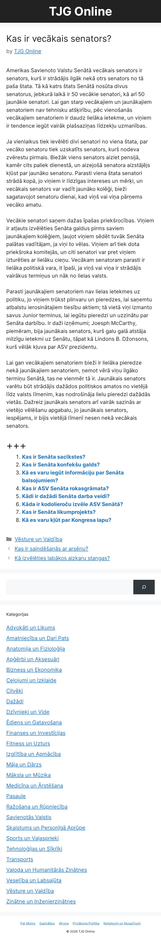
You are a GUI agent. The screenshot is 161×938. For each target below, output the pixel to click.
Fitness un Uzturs (28, 743)
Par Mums (27, 923)
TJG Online (80, 11)
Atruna (64, 923)
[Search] (144, 587)
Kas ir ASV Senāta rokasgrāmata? (65, 488)
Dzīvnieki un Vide (27, 712)
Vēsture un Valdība (38, 539)
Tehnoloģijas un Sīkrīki (34, 849)
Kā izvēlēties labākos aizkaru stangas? (62, 558)
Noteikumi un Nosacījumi (122, 923)
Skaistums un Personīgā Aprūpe (45, 827)
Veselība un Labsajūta (33, 880)
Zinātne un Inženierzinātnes (41, 901)
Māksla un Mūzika (28, 775)
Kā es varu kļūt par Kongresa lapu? (66, 520)
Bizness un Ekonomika (34, 670)
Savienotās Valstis (28, 817)
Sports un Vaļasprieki (32, 838)
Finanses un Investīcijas (35, 733)
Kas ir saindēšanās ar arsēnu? (51, 548)
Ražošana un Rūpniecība (37, 806)
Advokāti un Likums (30, 627)
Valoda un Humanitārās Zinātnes (46, 870)
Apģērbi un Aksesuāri (32, 659)
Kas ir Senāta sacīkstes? (53, 457)
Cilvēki (14, 691)
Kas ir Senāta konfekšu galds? (61, 464)
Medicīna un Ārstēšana (34, 785)
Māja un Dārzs (24, 764)
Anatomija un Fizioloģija (35, 648)
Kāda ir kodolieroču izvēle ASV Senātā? (72, 504)
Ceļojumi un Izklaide (31, 680)
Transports (19, 859)
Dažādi (14, 701)
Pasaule (16, 796)
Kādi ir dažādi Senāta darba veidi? (66, 496)
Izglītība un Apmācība (33, 754)
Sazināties (47, 923)
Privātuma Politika (86, 923)
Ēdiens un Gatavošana (34, 722)
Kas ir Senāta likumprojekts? (59, 512)
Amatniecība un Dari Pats (37, 638)
